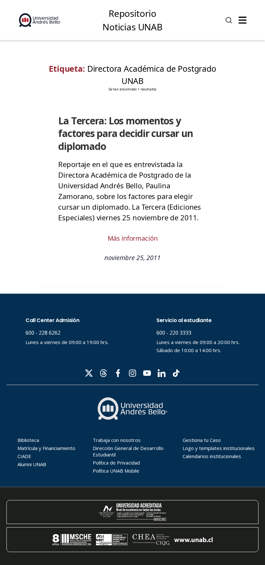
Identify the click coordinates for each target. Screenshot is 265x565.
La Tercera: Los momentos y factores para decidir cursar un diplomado (125, 133)
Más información (133, 238)
